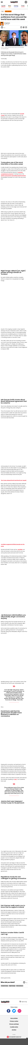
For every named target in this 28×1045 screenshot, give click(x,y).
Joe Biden (20, 549)
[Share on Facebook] (21, 27)
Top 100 (3, 5)
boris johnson (8, 11)
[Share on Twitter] (24, 27)
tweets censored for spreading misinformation (13, 175)
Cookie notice (14, 1027)
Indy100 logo (14, 2)
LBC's (15, 779)
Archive (14, 1030)
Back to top (24, 1001)
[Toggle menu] (2, 2)
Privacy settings (14, 1024)
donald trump (4, 985)
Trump (22, 5)
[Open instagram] (19, 1011)
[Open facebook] (8, 1011)
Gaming (16, 5)
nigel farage (12, 985)
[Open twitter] (14, 1011)
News (9, 5)
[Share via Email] (26, 27)
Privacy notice (14, 1021)
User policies (14, 1018)
